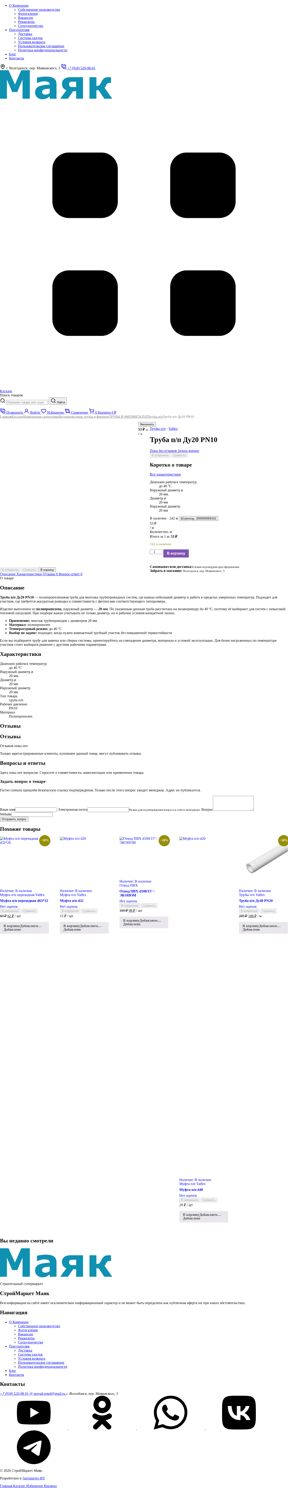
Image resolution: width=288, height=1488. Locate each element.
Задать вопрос (188, 451)
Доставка (25, 34)
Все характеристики (165, 474)
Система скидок (30, 38)
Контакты (16, 58)
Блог (12, 54)
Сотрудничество (30, 26)
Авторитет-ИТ (33, 1478)
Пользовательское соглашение (41, 46)
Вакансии (25, 18)
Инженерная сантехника (41, 416)
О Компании (19, 5)
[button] (24, 928)
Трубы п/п (155, 416)
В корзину (176, 553)
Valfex (173, 429)
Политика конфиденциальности (42, 50)
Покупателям (19, 30)
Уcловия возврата (31, 42)
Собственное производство (39, 9)
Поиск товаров (11, 395)
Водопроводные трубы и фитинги (84, 416)
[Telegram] (34, 1463)
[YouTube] (34, 1428)
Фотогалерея (28, 14)
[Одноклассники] (102, 1428)
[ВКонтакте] (239, 1428)
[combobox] (27, 402)
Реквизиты (26, 22)
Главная (5, 416)
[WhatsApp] (171, 1428)
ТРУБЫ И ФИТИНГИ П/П (128, 416)
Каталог (17, 416)
